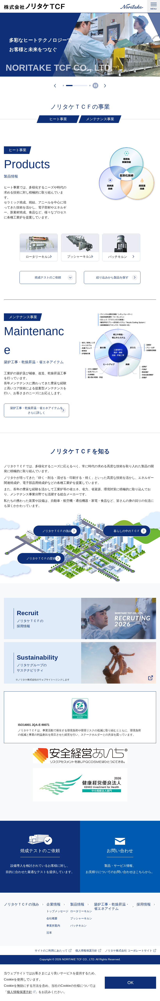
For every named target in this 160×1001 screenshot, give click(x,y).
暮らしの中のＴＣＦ (127, 531)
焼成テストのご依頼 (48, 277)
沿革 (49, 932)
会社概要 (51, 918)
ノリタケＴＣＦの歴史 (41, 558)
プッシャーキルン (81, 918)
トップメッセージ (57, 911)
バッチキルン (78, 925)
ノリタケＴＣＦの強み (57, 531)
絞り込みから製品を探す (112, 277)
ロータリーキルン (81, 911)
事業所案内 (53, 925)
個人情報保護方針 (19, 992)
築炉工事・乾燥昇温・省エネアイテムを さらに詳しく (36, 410)
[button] (55, 85)
